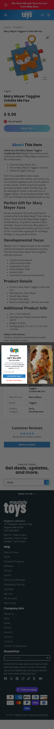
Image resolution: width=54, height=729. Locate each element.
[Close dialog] (51, 347)
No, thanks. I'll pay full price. (14, 380)
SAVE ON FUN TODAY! (14, 376)
